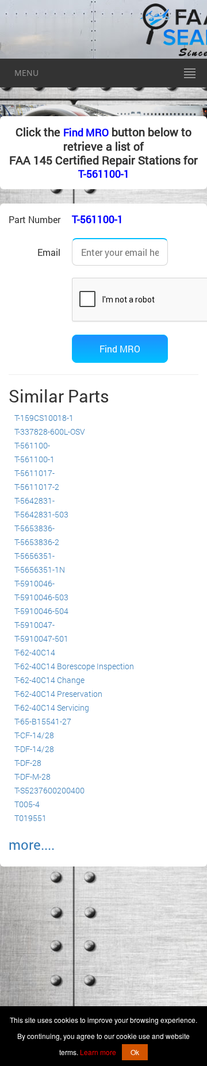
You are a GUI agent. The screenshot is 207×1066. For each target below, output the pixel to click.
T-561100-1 (103, 174)
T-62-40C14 (34, 652)
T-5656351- (34, 555)
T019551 (30, 817)
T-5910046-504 (41, 610)
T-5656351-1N (39, 569)
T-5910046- (34, 583)
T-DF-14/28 (34, 748)
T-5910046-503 (41, 597)
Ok (135, 1052)
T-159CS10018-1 (44, 417)
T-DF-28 (27, 762)
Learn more (98, 1052)
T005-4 (27, 804)
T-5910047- (34, 624)
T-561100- (32, 445)
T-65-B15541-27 (42, 721)
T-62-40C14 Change (49, 679)
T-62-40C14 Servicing (51, 707)
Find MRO (86, 132)
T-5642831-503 (41, 514)
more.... (32, 844)
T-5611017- (34, 472)
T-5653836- (34, 528)
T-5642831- (34, 500)
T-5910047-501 (41, 638)
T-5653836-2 (36, 541)
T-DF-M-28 (32, 776)
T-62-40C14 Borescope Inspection (74, 666)
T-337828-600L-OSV (49, 431)
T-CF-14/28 (34, 735)
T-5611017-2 (36, 486)
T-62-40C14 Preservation (58, 693)
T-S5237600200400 (49, 790)
